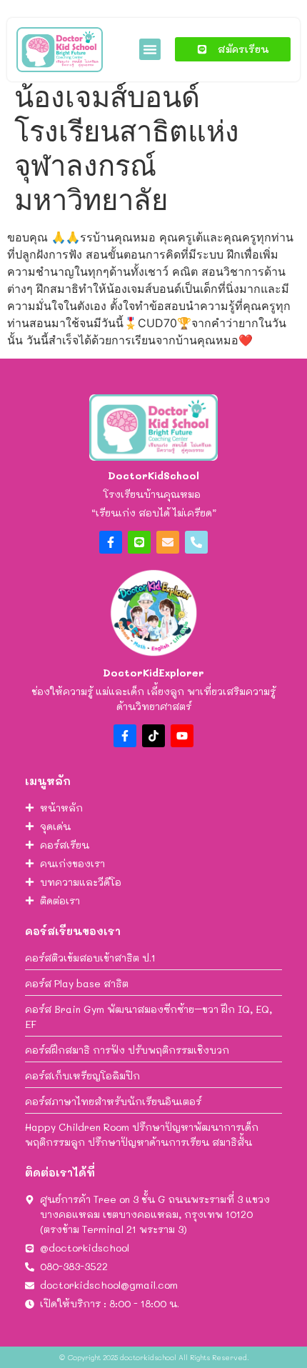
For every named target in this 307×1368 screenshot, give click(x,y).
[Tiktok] (153, 735)
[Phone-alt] (196, 542)
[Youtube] (182, 735)
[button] (150, 49)
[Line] (139, 542)
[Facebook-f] (110, 542)
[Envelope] (167, 542)
